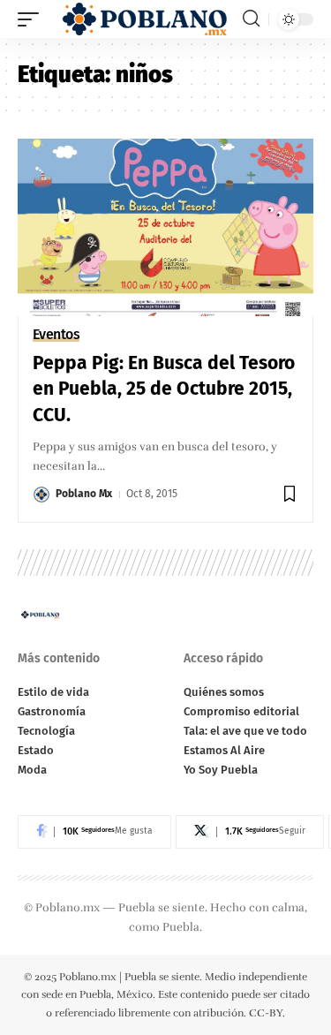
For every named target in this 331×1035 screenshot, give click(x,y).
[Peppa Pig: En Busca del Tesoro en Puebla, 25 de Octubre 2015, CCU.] (165, 227)
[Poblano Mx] (143, 19)
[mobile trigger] (33, 19)
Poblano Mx (84, 493)
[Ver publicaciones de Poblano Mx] (41, 494)
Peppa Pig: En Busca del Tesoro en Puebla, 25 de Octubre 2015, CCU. (164, 389)
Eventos (56, 335)
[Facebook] (94, 832)
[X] (250, 832)
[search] (251, 18)
